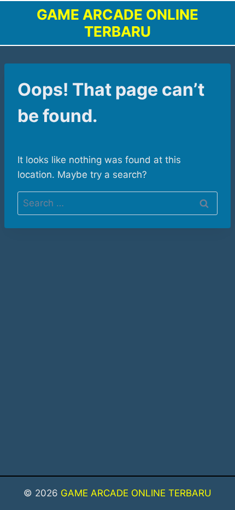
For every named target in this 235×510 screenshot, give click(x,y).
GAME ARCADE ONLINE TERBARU (136, 493)
